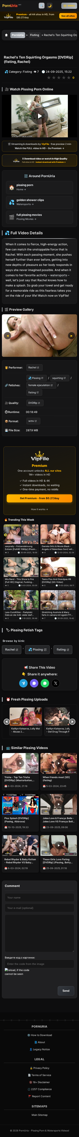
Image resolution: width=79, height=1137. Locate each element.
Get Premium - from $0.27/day (39, 498)
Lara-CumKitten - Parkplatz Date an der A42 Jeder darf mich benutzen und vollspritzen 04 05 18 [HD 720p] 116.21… (21, 613)
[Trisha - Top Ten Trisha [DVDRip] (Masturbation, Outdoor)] (20, 763)
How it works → (39, 509)
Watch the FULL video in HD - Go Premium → (39, 148)
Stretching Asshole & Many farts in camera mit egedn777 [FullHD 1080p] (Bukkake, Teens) (56, 613)
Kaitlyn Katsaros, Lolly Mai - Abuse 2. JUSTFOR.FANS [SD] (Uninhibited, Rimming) (25, 733)
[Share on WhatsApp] (45, 683)
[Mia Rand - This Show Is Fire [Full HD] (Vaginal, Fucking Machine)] (21, 567)
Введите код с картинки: (20, 957)
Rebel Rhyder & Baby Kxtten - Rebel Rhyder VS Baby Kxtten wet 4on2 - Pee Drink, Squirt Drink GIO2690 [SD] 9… (20, 861)
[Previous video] (7, 722)
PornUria (18, 35)
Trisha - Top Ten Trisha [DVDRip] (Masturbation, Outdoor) (18, 779)
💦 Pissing (34, 378)
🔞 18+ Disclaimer (39, 1082)
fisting (32, 392)
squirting (57, 378)
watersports (58, 275)
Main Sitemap (40, 1114)
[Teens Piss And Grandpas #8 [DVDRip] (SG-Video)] (57, 567)
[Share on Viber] (34, 683)
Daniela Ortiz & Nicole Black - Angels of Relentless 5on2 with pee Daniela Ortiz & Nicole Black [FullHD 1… (58, 548)
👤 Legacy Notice (39, 1049)
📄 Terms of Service (39, 1075)
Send (66, 990)
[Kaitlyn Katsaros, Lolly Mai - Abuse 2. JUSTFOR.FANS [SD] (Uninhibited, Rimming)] (26, 716)
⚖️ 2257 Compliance (39, 1089)
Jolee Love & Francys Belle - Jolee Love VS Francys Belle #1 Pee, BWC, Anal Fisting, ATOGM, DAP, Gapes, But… (58, 820)
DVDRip (32, 402)
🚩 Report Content (39, 1096)
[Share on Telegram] (23, 683)
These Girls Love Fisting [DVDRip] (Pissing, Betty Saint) (57, 861)
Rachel (32, 367)
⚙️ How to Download (39, 1035)
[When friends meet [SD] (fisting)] (58, 763)
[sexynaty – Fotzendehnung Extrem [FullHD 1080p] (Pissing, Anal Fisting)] (21, 534)
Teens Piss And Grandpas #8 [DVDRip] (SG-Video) (56, 580)
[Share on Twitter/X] (55, 683)
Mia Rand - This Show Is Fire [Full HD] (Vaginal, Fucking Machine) (19, 581)
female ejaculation (39, 385)
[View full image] (39, 335)
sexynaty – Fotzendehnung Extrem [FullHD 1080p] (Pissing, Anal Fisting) (21, 548)
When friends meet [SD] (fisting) (56, 779)
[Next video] (72, 722)
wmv (31, 421)
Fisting (34, 35)
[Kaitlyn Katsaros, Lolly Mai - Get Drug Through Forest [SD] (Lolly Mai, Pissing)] (60, 716)
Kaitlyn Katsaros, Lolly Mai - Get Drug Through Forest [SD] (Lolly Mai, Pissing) (60, 731)
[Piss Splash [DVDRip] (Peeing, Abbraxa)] (20, 804)
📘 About (39, 1042)
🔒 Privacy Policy (39, 1067)
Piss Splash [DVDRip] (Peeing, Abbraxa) (16, 820)
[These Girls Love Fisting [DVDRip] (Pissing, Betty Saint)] (58, 845)
